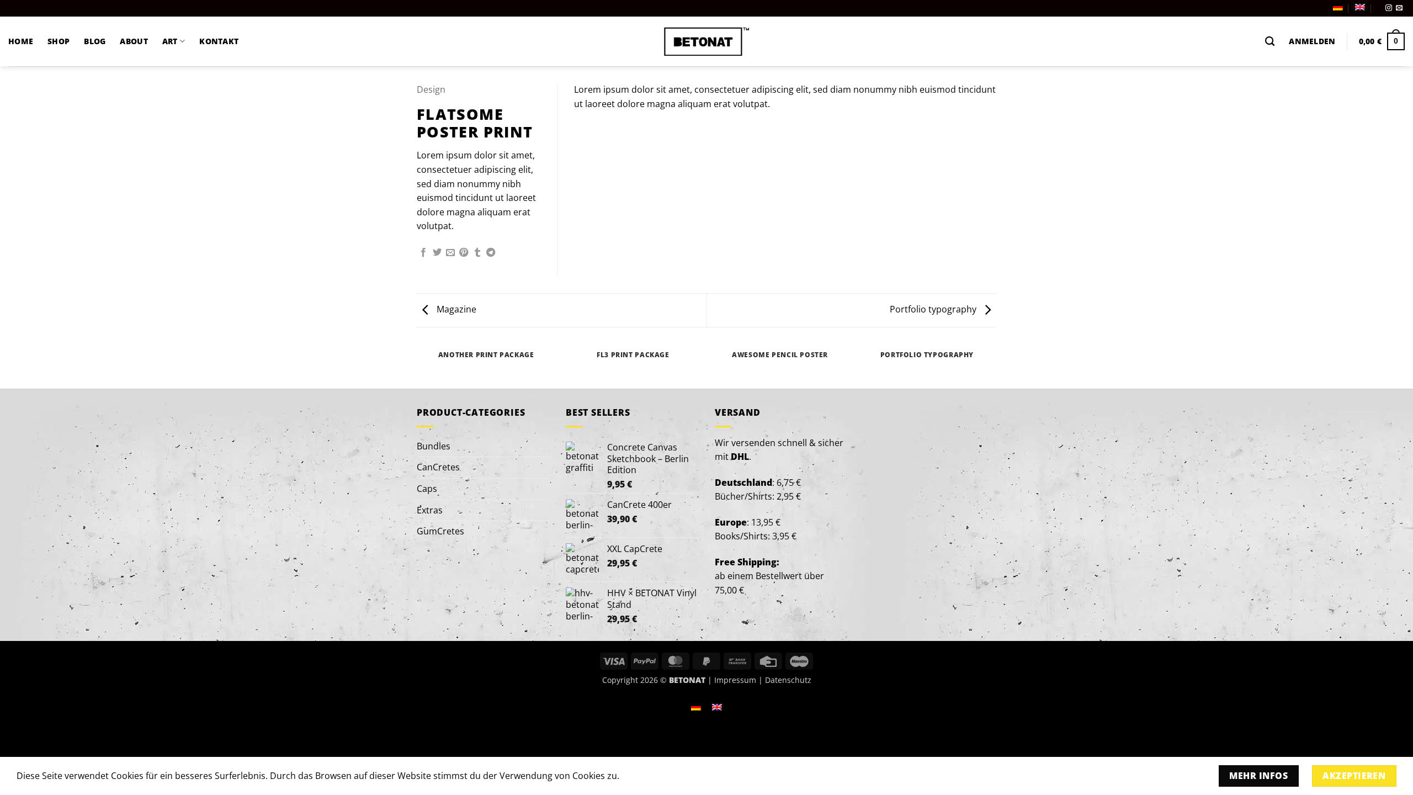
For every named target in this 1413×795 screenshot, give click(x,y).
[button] (1312, 41)
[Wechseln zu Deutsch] (696, 706)
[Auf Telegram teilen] (490, 253)
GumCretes (440, 531)
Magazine (455, 309)
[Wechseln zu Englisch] (1360, 7)
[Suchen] (1269, 41)
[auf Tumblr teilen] (477, 253)
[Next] (994, 365)
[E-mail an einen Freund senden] (450, 253)
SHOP (58, 41)
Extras (430, 510)
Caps (427, 489)
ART (170, 41)
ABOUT (133, 41)
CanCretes (438, 467)
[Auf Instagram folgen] (1388, 8)
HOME (20, 41)
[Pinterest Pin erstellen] (463, 253)
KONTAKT (218, 41)
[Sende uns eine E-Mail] (1399, 8)
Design (431, 89)
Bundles (433, 446)
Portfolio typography (934, 309)
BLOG (94, 41)
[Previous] (419, 365)
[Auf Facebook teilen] (423, 253)
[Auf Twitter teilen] (437, 253)
